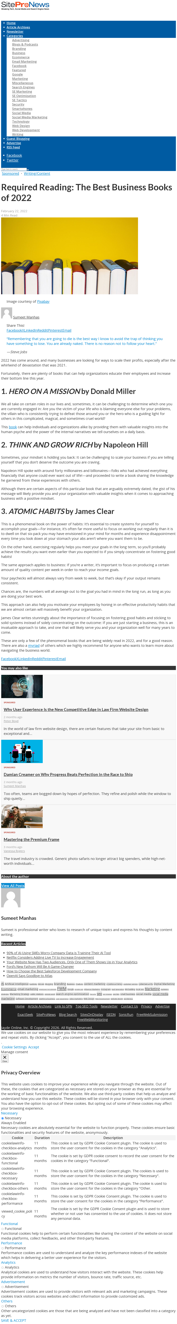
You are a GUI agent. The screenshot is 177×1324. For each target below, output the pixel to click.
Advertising (20, 40)
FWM (62, 988)
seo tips (116, 994)
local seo (140, 989)
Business (18, 53)
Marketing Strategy (19, 994)
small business (127, 994)
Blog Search (68, 1014)
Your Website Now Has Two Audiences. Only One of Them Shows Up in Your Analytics (72, 962)
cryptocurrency (114, 983)
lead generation (118, 989)
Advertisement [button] (13, 1281)
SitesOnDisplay (91, 1014)
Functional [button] (9, 1223)
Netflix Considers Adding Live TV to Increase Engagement (50, 957)
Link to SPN (63, 1006)
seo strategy (107, 994)
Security (18, 104)
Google (17, 74)
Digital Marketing (164, 983)
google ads (79, 989)
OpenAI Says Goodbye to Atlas (29, 975)
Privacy (146, 1006)
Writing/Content (37, 173)
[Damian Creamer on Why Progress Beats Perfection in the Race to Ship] (22, 761)
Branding (19, 48)
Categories (15, 36)
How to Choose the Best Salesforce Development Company (52, 971)
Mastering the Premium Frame (31, 839)
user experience (62, 999)
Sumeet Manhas (26, 317)
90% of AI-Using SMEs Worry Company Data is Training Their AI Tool (59, 952)
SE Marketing (22, 91)
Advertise (14, 143)
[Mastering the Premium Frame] (22, 826)
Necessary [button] (9, 1113)
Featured (19, 70)
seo (99, 993)
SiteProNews (46, 1014)
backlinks (33, 984)
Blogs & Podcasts (25, 44)
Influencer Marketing (92, 989)
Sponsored (10, 173)
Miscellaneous (22, 83)
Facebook (19, 66)
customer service (130, 984)
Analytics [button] (8, 1262)
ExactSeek (25, 1014)
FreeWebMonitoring (92, 1019)
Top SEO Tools (86, 1006)
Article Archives (18, 27)
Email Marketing (24, 61)
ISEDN (111, 1014)
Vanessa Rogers (14, 851)
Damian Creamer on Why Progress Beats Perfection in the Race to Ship (68, 774)
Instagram (106, 989)
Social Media (21, 113)
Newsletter (15, 31)
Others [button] (6, 1301)
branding (60, 984)
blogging (49, 984)
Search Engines (23, 87)
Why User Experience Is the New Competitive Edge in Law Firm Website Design (76, 709)
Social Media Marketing (29, 117)
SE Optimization (24, 96)
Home (11, 23)
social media (144, 994)
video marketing (76, 998)
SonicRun (126, 1014)
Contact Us (129, 1006)
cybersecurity (146, 983)
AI (2, 983)
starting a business (47, 998)
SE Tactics (19, 100)
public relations (37, 994)
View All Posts (12, 885)
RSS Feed (13, 147)
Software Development (27, 998)
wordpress (128, 998)
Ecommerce (21, 57)
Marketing (20, 78)
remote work (50, 994)
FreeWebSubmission (152, 1014)
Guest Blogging (18, 138)
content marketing (95, 983)
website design (117, 999)
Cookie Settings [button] (14, 1047)
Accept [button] (33, 1047)
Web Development (26, 130)
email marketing (27, 989)
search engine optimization (72, 994)
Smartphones (22, 108)
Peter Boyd (11, 721)
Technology (21, 121)
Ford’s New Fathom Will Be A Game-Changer (40, 966)
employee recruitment (47, 989)
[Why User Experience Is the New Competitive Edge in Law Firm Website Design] (22, 696)
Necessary (13, 1118)
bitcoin (41, 984)
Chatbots (79, 984)
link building (130, 989)
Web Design (21, 126)
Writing (17, 134)
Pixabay (43, 301)
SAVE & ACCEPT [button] (13, 1320)
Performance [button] (11, 1243)
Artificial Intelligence (17, 983)
